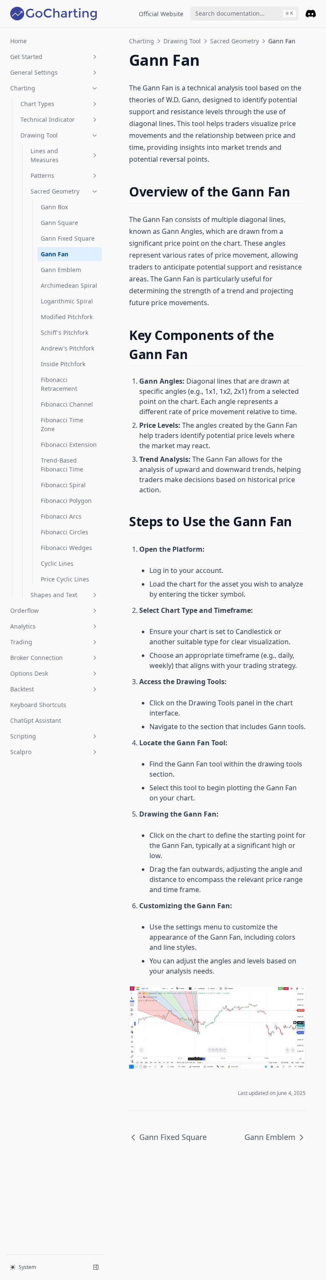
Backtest (22, 689)
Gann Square (59, 223)
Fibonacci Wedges (66, 548)
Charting (22, 88)
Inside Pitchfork (63, 364)
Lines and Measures (45, 155)
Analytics (23, 626)
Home (18, 41)
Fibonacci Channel (67, 404)
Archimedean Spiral (69, 285)
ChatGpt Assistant (35, 720)
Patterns (42, 175)
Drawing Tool (39, 135)
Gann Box (54, 207)
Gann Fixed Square (68, 238)
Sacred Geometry (55, 191)
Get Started (26, 57)
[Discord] (311, 13)
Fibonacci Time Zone (62, 424)
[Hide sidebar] (96, 1267)
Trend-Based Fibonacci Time (62, 464)
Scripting (23, 736)
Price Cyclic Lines (65, 579)
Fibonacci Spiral (63, 485)
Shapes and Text (54, 595)
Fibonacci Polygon (66, 501)
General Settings (34, 72)
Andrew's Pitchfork (67, 348)
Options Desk (29, 673)
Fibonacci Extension (69, 445)
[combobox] (244, 13)
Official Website (161, 14)
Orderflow (24, 610)
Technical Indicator (47, 119)
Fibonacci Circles (64, 532)
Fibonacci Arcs (61, 516)
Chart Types (37, 104)
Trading (21, 642)
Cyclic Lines (57, 563)
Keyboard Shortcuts (38, 705)
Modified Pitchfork (67, 317)
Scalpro (20, 752)
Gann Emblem (61, 270)
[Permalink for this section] (297, 191)
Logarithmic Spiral (67, 301)
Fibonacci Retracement (59, 384)
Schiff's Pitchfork (64, 332)
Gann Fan (54, 254)
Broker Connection (36, 658)
